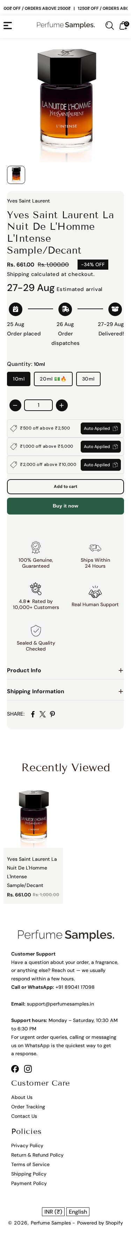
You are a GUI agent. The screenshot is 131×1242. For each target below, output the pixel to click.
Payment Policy (29, 1183)
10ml (18, 379)
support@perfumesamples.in (60, 1004)
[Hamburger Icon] (7, 25)
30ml (88, 379)
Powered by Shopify (100, 1223)
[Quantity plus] (62, 405)
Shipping (18, 274)
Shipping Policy (28, 1174)
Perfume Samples (51, 1223)
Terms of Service (30, 1164)
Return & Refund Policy (37, 1155)
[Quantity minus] (15, 405)
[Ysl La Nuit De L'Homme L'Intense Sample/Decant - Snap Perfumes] (65, 103)
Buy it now (65, 506)
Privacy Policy (27, 1145)
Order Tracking (28, 1106)
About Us (21, 1097)
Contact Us (24, 1116)
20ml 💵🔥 (53, 379)
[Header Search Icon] (109, 25)
